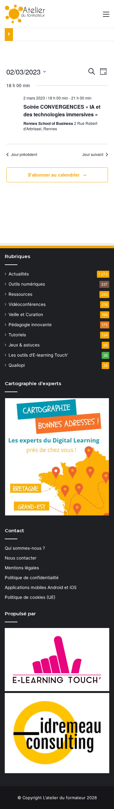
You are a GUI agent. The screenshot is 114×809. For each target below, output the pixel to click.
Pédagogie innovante (30, 324)
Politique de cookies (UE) (30, 597)
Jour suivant (92, 154)
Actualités (19, 273)
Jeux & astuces (24, 344)
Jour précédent (24, 154)
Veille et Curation (26, 314)
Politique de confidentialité (32, 577)
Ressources (20, 294)
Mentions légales (22, 567)
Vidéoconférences (27, 304)
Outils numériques (27, 284)
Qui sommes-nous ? (25, 548)
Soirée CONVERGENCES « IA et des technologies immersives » (61, 110)
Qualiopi (17, 365)
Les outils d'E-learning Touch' (38, 355)
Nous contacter (20, 557)
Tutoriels (17, 334)
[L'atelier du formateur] (25, 13)
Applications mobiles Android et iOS (41, 587)
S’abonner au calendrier (53, 175)
